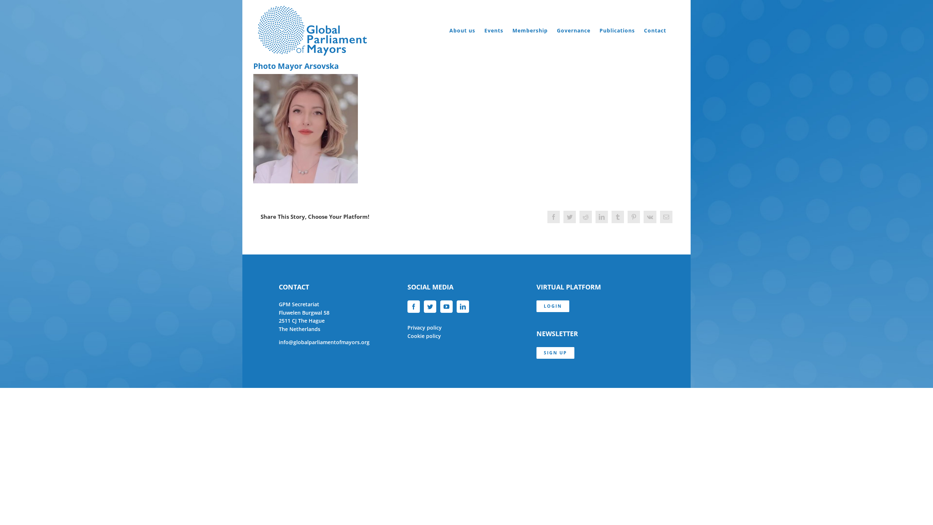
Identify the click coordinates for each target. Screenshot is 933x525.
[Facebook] (413, 306)
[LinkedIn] (463, 306)
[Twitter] (430, 306)
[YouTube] (446, 306)
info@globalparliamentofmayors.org (324, 342)
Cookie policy (424, 335)
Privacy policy (424, 327)
